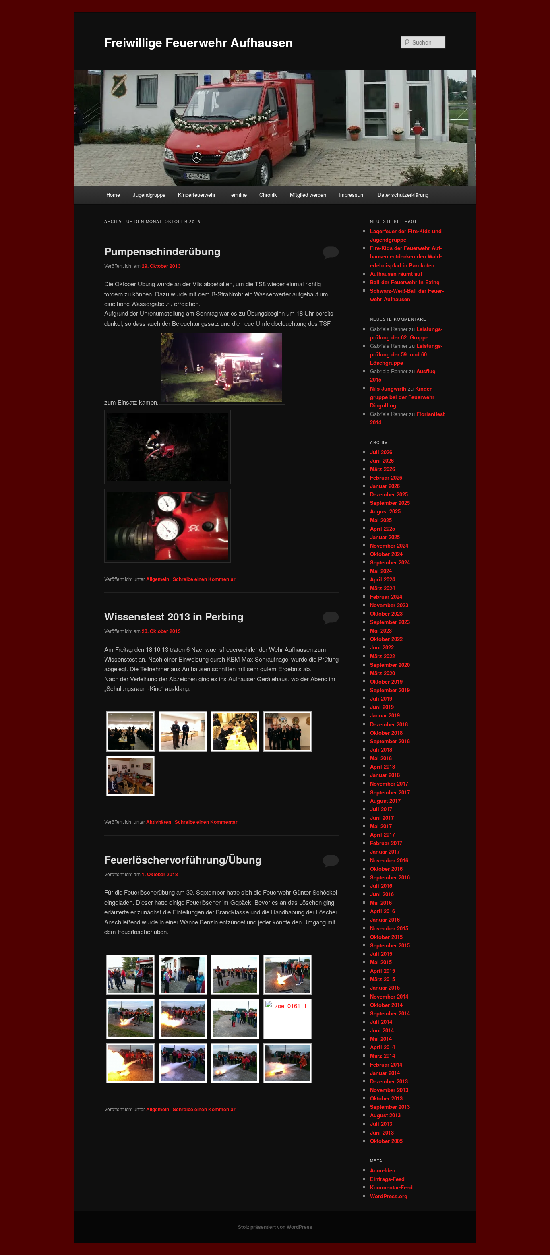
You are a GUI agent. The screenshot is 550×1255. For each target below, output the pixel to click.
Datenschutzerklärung (403, 194)
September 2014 (390, 1013)
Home (113, 194)
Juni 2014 (382, 1030)
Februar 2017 (386, 843)
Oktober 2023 (386, 613)
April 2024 (382, 579)
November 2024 (389, 545)
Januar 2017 (385, 851)
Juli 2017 (381, 809)
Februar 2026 (386, 477)
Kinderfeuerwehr (196, 194)
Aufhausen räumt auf (396, 273)
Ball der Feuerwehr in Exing (405, 282)
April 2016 (382, 911)
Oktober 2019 (386, 681)
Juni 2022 (382, 647)
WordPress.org (388, 1196)
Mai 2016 (381, 902)
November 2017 (389, 783)
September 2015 (390, 945)
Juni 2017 (382, 817)
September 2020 (390, 664)
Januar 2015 (385, 987)
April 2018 (382, 766)
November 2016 (389, 860)
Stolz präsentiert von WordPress (275, 1226)
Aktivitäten (158, 821)
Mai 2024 (381, 571)
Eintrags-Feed (387, 1179)
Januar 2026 (385, 486)
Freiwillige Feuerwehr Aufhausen (198, 42)
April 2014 (382, 1047)
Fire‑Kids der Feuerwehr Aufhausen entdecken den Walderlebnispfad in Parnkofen (406, 256)
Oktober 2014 (386, 1005)
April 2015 (382, 970)
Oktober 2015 (386, 937)
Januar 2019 (385, 715)
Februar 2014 (386, 1064)
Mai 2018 (381, 758)
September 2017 (390, 792)
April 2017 (382, 834)
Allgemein (157, 579)
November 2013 (389, 1090)
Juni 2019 (382, 707)
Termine (237, 194)
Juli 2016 (381, 885)
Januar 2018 (385, 775)
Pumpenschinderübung (162, 251)
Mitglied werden (308, 194)
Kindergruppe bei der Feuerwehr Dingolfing (402, 397)
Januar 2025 (385, 537)
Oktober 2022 (386, 639)
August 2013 (385, 1115)
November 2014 (389, 996)
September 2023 (390, 622)
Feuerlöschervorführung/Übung (183, 859)
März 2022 (382, 656)
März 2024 (382, 588)
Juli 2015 (381, 953)
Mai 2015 (381, 962)
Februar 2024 (386, 596)
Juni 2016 (382, 894)
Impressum (352, 194)
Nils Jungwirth (388, 388)
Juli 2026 (381, 452)
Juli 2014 (381, 1022)
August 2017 (385, 800)
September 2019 (390, 690)
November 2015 (389, 928)
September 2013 (390, 1106)
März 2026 (382, 469)
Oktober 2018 (386, 732)
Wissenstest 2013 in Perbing (174, 616)
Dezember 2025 (389, 494)
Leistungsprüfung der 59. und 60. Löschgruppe (406, 354)
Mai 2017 (381, 826)
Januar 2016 (385, 919)
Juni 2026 (382, 460)
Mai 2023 (381, 630)
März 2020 (382, 673)
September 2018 (390, 741)
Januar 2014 (385, 1073)
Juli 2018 (381, 749)
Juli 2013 (381, 1123)
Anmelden (382, 1170)
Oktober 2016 (386, 869)
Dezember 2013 (389, 1081)
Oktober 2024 (386, 554)
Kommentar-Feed (391, 1187)
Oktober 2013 (386, 1098)
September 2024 (390, 562)
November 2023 (389, 605)
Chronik (268, 194)
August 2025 (385, 511)
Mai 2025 (381, 520)
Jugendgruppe (149, 194)
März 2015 (382, 979)
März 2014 (382, 1055)
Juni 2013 (382, 1132)
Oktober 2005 (386, 1141)
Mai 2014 (381, 1038)
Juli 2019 (381, 698)
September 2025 (390, 503)
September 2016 (390, 877)
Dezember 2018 (389, 724)
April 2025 (382, 528)
